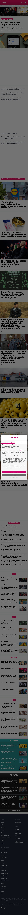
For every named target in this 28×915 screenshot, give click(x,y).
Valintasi (20, 442)
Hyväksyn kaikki (14, 471)
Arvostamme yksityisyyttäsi (8, 442)
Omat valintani (14, 474)
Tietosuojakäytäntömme (14, 477)
